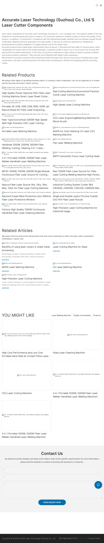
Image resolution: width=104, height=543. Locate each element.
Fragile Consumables (82, 315)
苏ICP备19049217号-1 (68, 538)
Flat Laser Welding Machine (67, 143)
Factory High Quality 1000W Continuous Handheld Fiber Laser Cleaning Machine (23, 211)
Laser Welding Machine (61, 315)
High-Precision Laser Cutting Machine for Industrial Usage (75, 209)
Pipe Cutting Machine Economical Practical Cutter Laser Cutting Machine (76, 93)
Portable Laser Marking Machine (19, 131)
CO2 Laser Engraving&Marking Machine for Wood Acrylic (76, 120)
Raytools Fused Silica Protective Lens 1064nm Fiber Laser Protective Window (26, 198)
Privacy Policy (94, 538)
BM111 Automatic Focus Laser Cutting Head (76, 156)
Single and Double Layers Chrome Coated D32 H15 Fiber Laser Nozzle (75, 198)
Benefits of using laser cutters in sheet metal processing (26, 248)
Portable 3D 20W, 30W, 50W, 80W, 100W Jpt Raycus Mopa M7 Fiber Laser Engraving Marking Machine (25, 108)
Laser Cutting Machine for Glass (70, 246)
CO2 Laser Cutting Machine (17, 393)
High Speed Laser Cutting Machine (71, 104)
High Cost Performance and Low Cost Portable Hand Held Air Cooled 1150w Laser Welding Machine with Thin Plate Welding (25, 354)
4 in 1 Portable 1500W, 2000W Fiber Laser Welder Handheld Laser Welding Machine (24, 160)
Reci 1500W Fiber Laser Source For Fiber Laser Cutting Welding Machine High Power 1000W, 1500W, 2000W (76, 173)
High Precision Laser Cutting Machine (22, 278)
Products (97, 315)
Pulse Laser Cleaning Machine (69, 352)
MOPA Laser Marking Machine (18, 267)
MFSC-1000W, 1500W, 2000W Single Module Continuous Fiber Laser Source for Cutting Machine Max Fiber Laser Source (25, 173)
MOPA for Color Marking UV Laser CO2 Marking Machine (74, 133)
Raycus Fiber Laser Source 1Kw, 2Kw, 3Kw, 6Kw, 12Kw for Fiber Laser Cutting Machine (25, 186)
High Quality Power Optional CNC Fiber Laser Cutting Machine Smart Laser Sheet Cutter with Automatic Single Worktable (26, 95)
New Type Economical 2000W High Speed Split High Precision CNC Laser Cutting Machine (24, 121)
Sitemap (83, 538)
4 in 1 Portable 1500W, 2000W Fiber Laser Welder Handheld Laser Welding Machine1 (75, 395)
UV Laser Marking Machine (67, 267)
